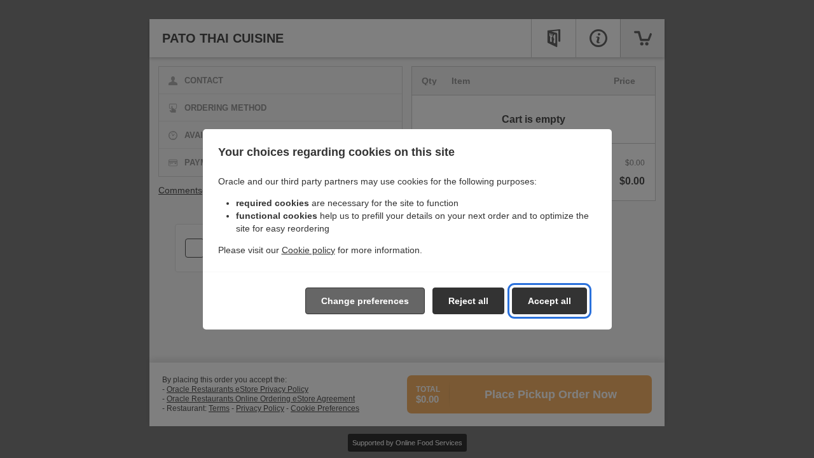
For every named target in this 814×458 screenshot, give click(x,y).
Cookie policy (308, 250)
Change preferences (365, 301)
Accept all (549, 301)
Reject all (468, 301)
